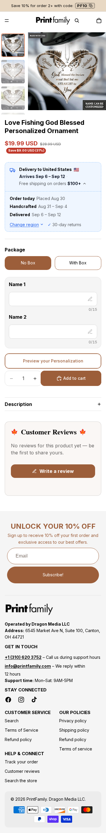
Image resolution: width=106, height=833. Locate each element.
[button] (53, 285)
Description (18, 404)
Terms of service (75, 748)
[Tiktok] (34, 699)
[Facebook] (8, 699)
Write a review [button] (56, 471)
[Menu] (7, 20)
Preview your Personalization (53, 360)
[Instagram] (21, 699)
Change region (24, 224)
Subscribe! (53, 574)
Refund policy (18, 739)
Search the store (21, 780)
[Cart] (98, 20)
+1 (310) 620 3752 (23, 657)
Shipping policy (74, 730)
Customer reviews (22, 771)
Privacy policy (73, 720)
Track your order (21, 761)
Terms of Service (21, 730)
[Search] (76, 20)
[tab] (13, 45)
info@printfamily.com (28, 666)
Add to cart (74, 378)
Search (12, 720)
